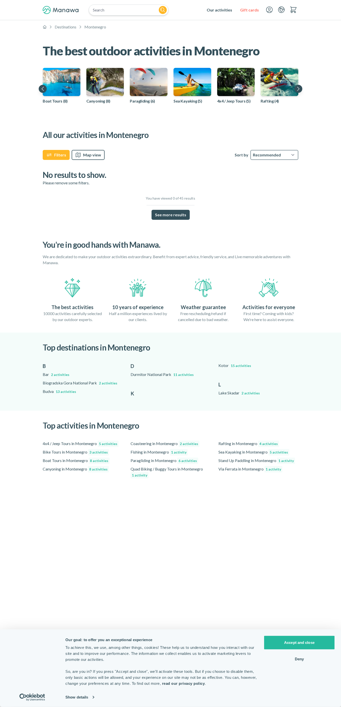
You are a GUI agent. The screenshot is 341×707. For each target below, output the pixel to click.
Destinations (65, 26)
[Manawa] (61, 10)
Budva (59, 391)
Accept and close (299, 642)
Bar (56, 374)
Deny (299, 659)
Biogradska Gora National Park (80, 382)
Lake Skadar (239, 392)
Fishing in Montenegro (158, 452)
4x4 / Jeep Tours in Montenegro (80, 443)
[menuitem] (219, 10)
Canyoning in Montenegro (75, 469)
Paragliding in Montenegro (164, 460)
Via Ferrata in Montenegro (249, 469)
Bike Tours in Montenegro (75, 452)
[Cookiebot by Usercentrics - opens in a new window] (32, 697)
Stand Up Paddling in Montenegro (256, 460)
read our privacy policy (183, 683)
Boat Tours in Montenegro (75, 460)
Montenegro (95, 26)
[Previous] (43, 89)
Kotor (234, 365)
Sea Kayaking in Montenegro (253, 452)
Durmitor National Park (162, 374)
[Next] (298, 89)
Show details (76, 697)
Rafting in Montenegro (248, 443)
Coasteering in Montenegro (164, 443)
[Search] (163, 10)
